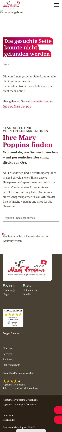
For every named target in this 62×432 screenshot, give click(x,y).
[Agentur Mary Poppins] (11, 5)
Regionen (8, 359)
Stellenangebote (11, 364)
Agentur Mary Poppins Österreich (19, 404)
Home (6, 64)
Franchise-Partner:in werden (18, 373)
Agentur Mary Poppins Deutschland (20, 400)
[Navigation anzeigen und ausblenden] (56, 5)
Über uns (8, 348)
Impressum (8, 415)
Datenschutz (8, 420)
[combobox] (31, 217)
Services (7, 354)
